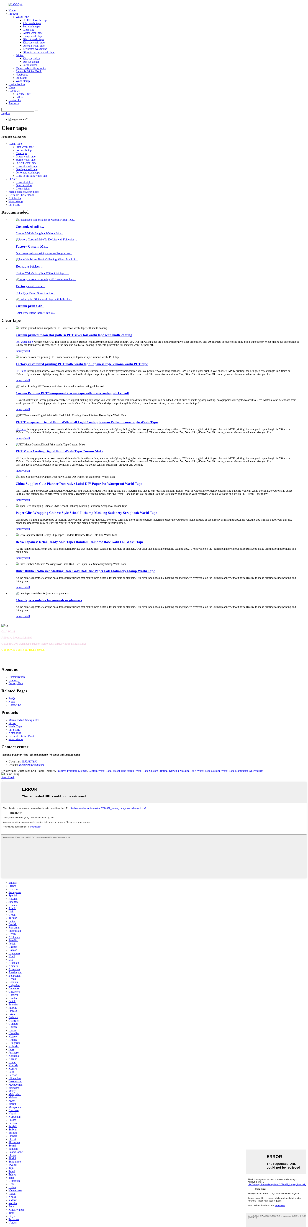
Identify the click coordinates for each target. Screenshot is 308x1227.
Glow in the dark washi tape (39, 52)
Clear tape (28, 29)
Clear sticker (30, 64)
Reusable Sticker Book (29, 71)
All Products (256, 770)
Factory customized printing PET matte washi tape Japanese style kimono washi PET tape (82, 364)
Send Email (7, 777)
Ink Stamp (21, 77)
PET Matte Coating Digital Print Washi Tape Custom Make (59, 451)
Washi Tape (22, 16)
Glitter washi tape (33, 32)
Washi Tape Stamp (123, 770)
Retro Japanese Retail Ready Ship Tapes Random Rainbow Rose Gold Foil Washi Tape (79, 542)
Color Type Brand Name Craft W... (35, 293)
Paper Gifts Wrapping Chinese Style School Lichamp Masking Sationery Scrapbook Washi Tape (86, 513)
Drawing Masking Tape (182, 770)
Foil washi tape (31, 26)
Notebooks (22, 74)
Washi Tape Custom (208, 770)
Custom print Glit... (30, 306)
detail (27, 350)
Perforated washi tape (35, 48)
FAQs (19, 96)
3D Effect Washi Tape (35, 20)
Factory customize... (30, 286)
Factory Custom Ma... (32, 246)
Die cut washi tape (33, 39)
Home (12, 10)
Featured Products (67, 770)
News (12, 87)
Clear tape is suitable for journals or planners (49, 600)
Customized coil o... (30, 227)
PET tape (21, 370)
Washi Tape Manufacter (234, 770)
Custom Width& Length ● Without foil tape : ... (42, 273)
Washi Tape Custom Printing (151, 770)
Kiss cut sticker (31, 58)
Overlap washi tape (34, 45)
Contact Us (15, 100)
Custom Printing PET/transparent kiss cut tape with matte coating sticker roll (72, 393)
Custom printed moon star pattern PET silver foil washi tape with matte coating (74, 335)
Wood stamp (23, 80)
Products (13, 13)
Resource (14, 103)
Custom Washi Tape (100, 770)
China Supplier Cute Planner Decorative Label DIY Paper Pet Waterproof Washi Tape (79, 484)
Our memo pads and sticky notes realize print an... (44, 253)
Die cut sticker (31, 61)
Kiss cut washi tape (34, 42)
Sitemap (82, 770)
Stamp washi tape (33, 36)
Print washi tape (32, 23)
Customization (17, 84)
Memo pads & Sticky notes (31, 68)
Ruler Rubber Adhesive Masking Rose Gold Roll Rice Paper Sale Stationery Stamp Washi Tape (85, 571)
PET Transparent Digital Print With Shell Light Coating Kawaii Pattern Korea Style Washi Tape (87, 422)
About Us (14, 90)
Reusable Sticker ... (29, 266)
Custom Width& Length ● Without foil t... (39, 233)
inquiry (20, 350)
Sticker (20, 55)
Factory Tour (23, 93)
